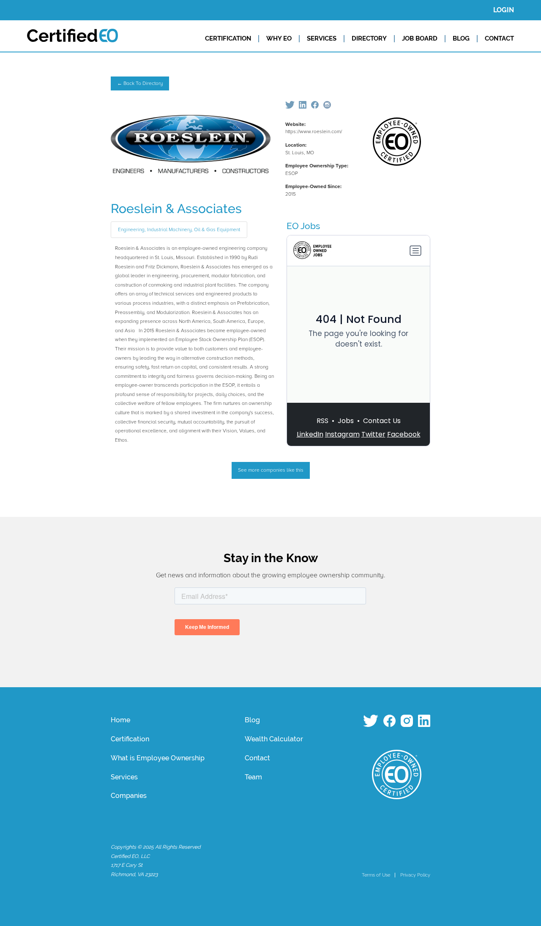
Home (120, 720)
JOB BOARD (419, 38)
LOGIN (503, 10)
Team (253, 777)
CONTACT (499, 38)
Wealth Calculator (274, 739)
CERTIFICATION (228, 38)
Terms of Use (376, 875)
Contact (257, 758)
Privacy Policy (415, 875)
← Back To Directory (140, 83)
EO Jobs (303, 226)
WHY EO (279, 38)
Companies (129, 796)
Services (124, 777)
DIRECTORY (369, 38)
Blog (252, 720)
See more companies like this (270, 470)
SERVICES (321, 38)
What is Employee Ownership (158, 758)
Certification (130, 739)
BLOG (461, 38)
